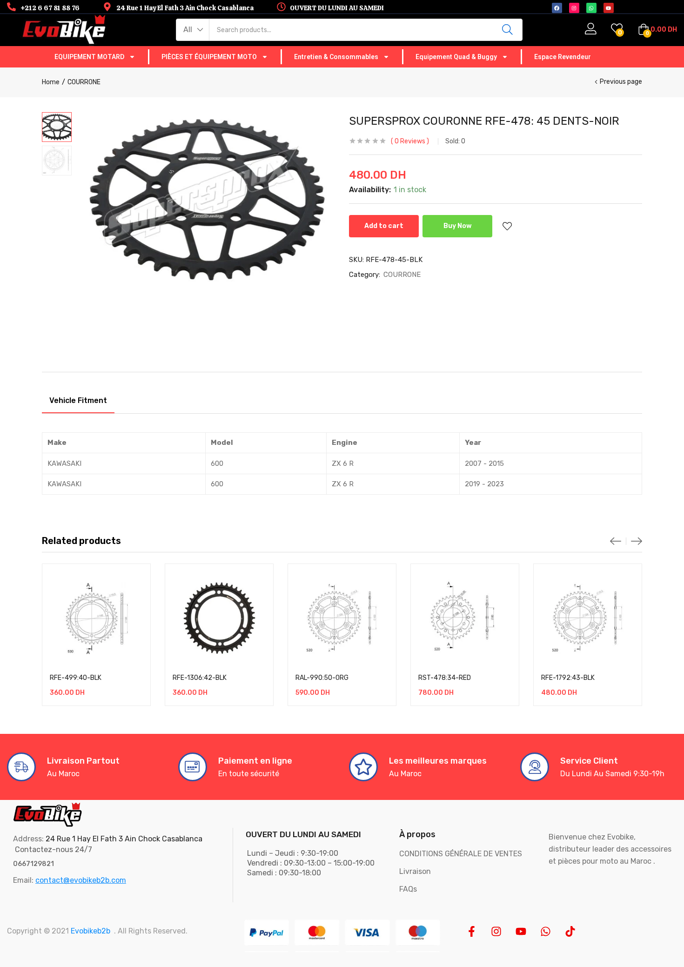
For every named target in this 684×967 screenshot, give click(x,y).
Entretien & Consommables (336, 56)
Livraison (415, 871)
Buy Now (457, 226)
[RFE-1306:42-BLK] (219, 618)
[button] (192, 29)
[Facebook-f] (471, 931)
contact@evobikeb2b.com (80, 880)
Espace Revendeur (562, 56)
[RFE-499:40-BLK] (96, 618)
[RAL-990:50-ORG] (342, 618)
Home (51, 82)
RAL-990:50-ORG (322, 678)
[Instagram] (496, 931)
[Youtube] (521, 931)
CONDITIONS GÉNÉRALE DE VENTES (460, 853)
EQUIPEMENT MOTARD (89, 56)
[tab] (78, 402)
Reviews (410, 141)
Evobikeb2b (90, 931)
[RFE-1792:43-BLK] (587, 618)
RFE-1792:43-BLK (568, 678)
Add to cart (383, 226)
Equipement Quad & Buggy (456, 56)
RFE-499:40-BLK (75, 678)
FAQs (408, 889)
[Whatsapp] (545, 931)
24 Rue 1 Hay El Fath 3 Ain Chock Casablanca (124, 838)
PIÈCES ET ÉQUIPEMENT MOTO (209, 56)
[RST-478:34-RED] (464, 618)
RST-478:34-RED (444, 678)
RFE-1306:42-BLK (200, 678)
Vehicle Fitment (78, 400)
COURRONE (84, 82)
